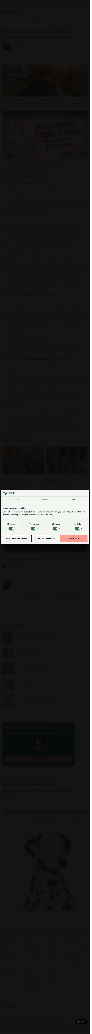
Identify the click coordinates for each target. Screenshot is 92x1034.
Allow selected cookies (45, 538)
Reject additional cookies (16, 538)
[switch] (34, 529)
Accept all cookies (73, 538)
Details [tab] (45, 500)
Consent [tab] (15, 500)
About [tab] (74, 500)
